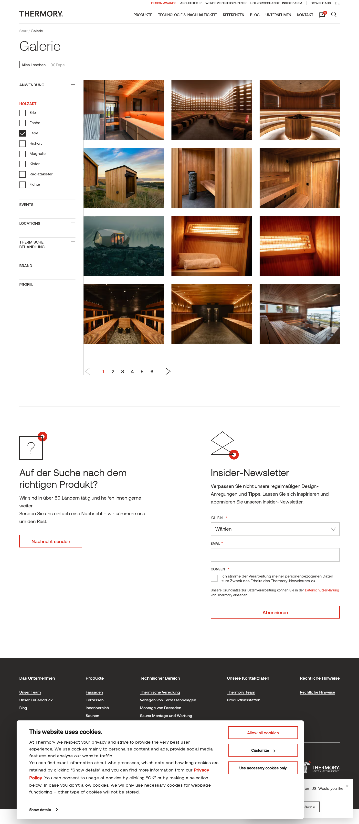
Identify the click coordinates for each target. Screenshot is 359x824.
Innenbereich (97, 707)
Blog (255, 14)
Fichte (35, 184)
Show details (40, 809)
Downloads (321, 3)
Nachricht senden (51, 541)
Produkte (143, 14)
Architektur (190, 3)
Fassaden (94, 692)
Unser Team (30, 692)
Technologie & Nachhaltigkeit (187, 14)
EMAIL (217, 543)
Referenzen (233, 14)
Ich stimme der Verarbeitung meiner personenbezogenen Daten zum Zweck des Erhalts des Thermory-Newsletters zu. (277, 578)
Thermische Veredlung (160, 692)
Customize (260, 750)
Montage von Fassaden (160, 707)
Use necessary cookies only (263, 768)
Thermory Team (241, 692)
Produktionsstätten (243, 699)
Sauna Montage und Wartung (166, 715)
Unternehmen (278, 14)
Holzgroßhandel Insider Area (276, 3)
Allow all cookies (263, 732)
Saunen (92, 715)
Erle (33, 112)
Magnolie (38, 153)
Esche (35, 122)
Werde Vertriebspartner (225, 3)
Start (23, 30)
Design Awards (163, 3)
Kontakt (305, 14)
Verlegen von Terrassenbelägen (168, 699)
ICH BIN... (219, 517)
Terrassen (95, 699)
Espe (34, 132)
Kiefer (35, 163)
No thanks (306, 806)
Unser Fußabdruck (36, 699)
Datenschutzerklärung (322, 590)
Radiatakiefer (41, 173)
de (337, 2)
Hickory (36, 143)
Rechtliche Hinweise (317, 692)
